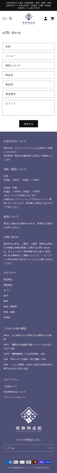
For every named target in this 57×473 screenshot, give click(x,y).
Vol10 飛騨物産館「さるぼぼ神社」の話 (24, 353)
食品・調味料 (10, 306)
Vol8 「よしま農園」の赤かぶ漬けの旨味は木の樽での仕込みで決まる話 (28, 366)
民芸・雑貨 (9, 311)
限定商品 (8, 279)
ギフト (7, 290)
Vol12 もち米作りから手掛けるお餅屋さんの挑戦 (28, 337)
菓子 (6, 295)
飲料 (6, 300)
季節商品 (8, 284)
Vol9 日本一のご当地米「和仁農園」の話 (25, 359)
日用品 (7, 317)
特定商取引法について (15, 391)
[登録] (50, 448)
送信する (28, 123)
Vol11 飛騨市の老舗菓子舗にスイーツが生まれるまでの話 (28, 346)
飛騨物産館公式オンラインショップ (24, 467)
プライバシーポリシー (15, 397)
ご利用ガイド (10, 386)
